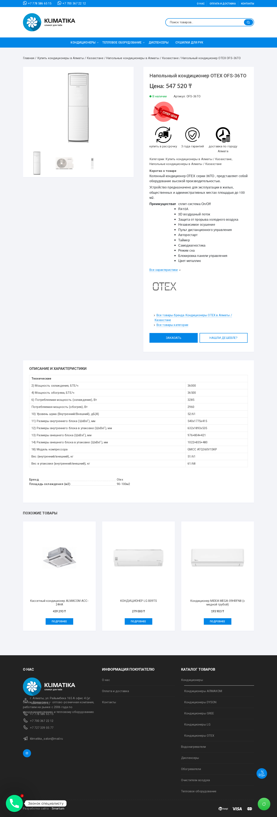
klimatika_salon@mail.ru (46, 738)
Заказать (173, 338)
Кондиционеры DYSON (200, 702)
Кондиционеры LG (197, 724)
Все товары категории (172, 325)
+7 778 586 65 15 (39, 3)
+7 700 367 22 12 (74, 3)
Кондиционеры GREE (199, 713)
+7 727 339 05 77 (41, 728)
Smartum (58, 808)
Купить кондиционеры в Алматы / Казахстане (198, 159)
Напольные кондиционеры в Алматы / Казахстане (185, 164)
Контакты (247, 3)
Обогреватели (191, 769)
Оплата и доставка (223, 3)
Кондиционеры (83, 42)
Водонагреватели (193, 747)
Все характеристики (163, 270)
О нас (201, 3)
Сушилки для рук (189, 42)
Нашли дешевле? (223, 338)
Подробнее (59, 621)
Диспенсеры (159, 42)
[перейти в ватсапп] (164, 113)
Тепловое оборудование (122, 42)
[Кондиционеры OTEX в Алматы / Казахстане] (164, 287)
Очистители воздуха (195, 780)
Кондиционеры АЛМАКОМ (203, 691)
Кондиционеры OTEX (199, 735)
